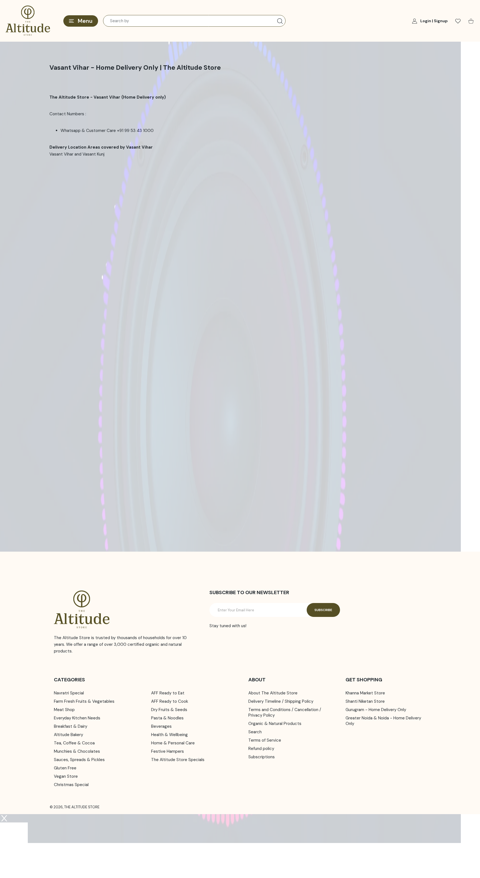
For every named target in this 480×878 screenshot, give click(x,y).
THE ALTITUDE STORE (81, 807)
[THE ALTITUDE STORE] (28, 21)
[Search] (280, 21)
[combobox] (194, 21)
